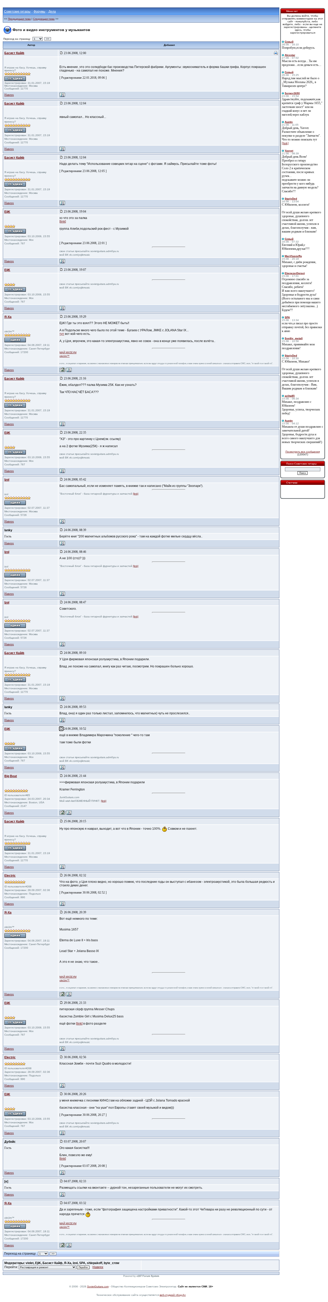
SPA (287, 317)
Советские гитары (17, 11)
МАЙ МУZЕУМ (67, 352)
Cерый (289, 41)
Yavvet (289, 150)
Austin (289, 122)
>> (48, 38)
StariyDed (291, 198)
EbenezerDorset (295, 273)
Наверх (9, 95)
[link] (62, 221)
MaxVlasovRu (293, 256)
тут (61, 334)
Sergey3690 (292, 93)
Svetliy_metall (294, 338)
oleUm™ (64, 356)
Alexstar (290, 55)
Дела (52, 11)
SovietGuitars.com (98, 1286)
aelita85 (290, 395)
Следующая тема (44, 18)
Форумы (39, 11)
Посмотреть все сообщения (302, 451)
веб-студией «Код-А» (173, 1295)
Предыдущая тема (19, 18)
